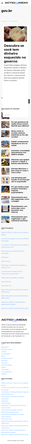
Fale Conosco (6, 261)
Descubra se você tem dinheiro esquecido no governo (15, 53)
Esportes (4, 360)
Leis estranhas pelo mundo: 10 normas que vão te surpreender (20, 179)
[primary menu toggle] (2, 3)
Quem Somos (6, 281)
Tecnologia (5, 369)
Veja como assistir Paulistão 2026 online (14, 308)
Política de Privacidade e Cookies (12, 278)
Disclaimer (5, 257)
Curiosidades (5, 354)
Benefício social (6, 349)
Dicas (3, 356)
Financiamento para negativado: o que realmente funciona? (19, 219)
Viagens (4, 374)
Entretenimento (7, 358)
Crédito (3, 351)
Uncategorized (6, 372)
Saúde (3, 367)
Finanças (4, 363)
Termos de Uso (6, 285)
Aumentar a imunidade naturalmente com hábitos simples (20, 152)
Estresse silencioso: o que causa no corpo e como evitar (19, 170)
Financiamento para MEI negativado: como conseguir (20, 199)
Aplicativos (5, 347)
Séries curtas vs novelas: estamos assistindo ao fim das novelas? (19, 134)
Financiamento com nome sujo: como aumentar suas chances (19, 209)
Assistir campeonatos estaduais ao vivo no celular (19, 143)
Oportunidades (6, 365)
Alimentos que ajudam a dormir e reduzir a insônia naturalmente (20, 161)
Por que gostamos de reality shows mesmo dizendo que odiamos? (20, 124)
